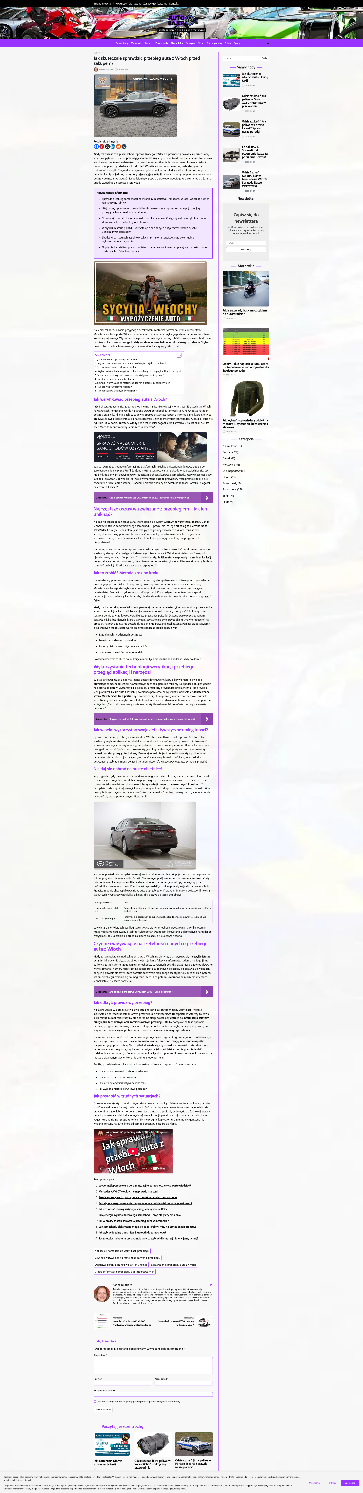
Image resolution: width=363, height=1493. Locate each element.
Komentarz (100, 1355)
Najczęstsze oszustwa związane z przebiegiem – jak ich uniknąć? (132, 363)
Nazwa (98, 1379)
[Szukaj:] (242, 58)
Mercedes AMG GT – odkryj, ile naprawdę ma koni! (128, 1191)
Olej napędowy (214, 43)
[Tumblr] (124, 146)
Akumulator (177, 43)
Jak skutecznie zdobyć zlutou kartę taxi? (108, 1462)
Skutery (149, 43)
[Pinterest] (101, 146)
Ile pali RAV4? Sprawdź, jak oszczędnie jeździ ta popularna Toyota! (255, 152)
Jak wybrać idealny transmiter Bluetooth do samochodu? (132, 1232)
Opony (237, 43)
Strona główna (102, 3)
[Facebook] (96, 146)
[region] (181, 1482)
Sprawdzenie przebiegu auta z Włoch (173, 1264)
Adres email (161, 1379)
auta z (141, 956)
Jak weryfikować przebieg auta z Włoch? (118, 359)
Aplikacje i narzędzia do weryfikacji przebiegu (122, 1250)
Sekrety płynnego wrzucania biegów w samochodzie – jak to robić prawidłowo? (145, 1203)
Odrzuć (332, 1483)
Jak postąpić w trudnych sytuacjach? (117, 390)
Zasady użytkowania (155, 3)
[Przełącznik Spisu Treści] (178, 355)
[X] (107, 146)
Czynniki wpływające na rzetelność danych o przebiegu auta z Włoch (133, 383)
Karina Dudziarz (106, 69)
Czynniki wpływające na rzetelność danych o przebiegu (127, 1257)
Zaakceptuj (350, 1483)
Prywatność (120, 3)
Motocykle (136, 43)
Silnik (228, 43)
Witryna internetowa (105, 1390)
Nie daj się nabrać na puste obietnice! (117, 379)
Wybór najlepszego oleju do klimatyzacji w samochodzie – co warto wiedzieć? (145, 1185)
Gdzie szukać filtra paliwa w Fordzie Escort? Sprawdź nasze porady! (193, 1464)
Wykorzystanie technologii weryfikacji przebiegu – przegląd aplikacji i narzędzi (139, 371)
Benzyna (190, 43)
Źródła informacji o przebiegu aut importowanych (124, 1271)
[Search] (268, 43)
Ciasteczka (135, 3)
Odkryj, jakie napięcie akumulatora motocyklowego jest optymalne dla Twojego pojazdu (246, 367)
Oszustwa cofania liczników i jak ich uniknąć (121, 1264)
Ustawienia (314, 1483)
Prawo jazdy (161, 43)
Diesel (201, 43)
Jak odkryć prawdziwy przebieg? (115, 387)
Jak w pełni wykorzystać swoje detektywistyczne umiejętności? (130, 375)
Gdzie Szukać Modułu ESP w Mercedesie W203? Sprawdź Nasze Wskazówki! (255, 179)
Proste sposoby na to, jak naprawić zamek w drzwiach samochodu (138, 1197)
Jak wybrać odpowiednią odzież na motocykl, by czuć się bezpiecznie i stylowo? (245, 424)
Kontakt (174, 3)
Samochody (122, 43)
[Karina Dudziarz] (102, 1294)
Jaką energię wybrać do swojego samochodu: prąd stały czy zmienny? (140, 1215)
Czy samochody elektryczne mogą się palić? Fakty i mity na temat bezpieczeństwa (148, 1226)
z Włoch (179, 530)
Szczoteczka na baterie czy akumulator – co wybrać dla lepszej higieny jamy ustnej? (148, 1238)
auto (158, 478)
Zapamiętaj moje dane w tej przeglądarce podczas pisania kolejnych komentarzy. (138, 1401)
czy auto (194, 780)
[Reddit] (118, 146)
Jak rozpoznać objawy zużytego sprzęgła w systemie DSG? (133, 1209)
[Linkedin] (112, 146)
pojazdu (128, 228)
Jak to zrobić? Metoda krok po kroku (116, 367)
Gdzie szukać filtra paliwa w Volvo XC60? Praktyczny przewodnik (152, 1464)
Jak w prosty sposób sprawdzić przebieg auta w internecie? (134, 1221)
